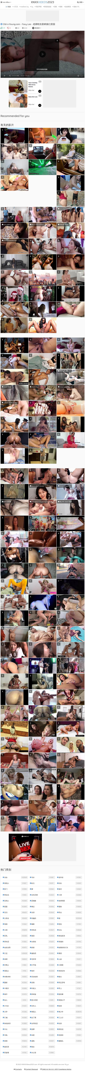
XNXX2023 (42, 2)
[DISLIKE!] (8, 28)
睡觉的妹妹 (47, 7)
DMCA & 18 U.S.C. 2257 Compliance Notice (56, 1069)
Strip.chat (31, 90)
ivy (32, 7)
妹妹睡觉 (68, 7)
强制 (55, 7)
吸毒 (60, 7)
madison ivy (24, 7)
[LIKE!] (2, 28)
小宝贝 (15, 7)
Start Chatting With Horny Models (33, 84)
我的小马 (76, 7)
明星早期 (38, 7)
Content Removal (31, 1069)
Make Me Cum (32, 97)
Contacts (18, 1069)
